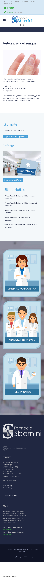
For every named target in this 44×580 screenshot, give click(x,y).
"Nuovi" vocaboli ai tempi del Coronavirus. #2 (21, 203)
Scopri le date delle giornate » (15, 137)
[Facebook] (21, 25)
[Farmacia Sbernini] (22, 19)
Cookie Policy (7, 488)
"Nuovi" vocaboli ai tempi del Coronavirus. (20, 196)
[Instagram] (23, 25)
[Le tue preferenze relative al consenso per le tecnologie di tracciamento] (10, 576)
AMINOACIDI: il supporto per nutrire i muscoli (21, 224)
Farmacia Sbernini (11, 496)
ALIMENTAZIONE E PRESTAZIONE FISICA (19, 210)
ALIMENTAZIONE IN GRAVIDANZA (17, 217)
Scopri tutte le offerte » (13, 180)
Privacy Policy (7, 485)
